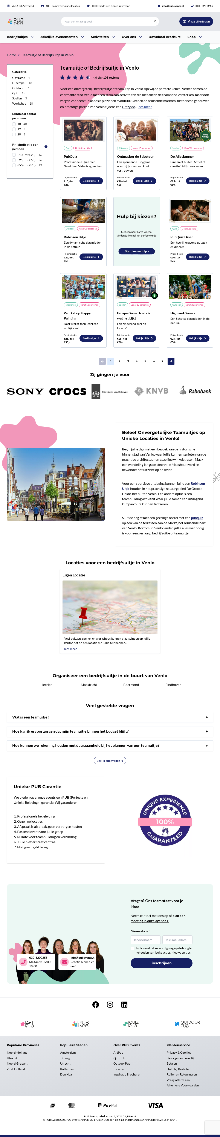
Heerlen (46, 684)
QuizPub (119, 1058)
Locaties (118, 1069)
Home (11, 55)
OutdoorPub (121, 1063)
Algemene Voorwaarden (183, 1085)
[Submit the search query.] (155, 21)
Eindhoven (173, 684)
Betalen (172, 1063)
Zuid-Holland (16, 1069)
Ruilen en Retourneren (182, 1074)
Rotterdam (67, 1069)
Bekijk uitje (89, 180)
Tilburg (65, 1058)
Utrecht (12, 1058)
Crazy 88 (128, 107)
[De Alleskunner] (190, 130)
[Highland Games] (190, 287)
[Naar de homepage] (29, 21)
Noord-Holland (17, 1052)
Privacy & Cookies (179, 1052)
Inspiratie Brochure (126, 1074)
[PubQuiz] (83, 130)
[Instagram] (110, 1006)
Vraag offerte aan (178, 1080)
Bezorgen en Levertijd (181, 1058)
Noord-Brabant (17, 1063)
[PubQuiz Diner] (190, 211)
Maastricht (89, 684)
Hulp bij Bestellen (178, 1069)
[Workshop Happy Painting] (83, 287)
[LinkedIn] (124, 1006)
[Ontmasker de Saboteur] (136, 130)
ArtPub (118, 1052)
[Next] (171, 361)
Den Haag (66, 1074)
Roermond (131, 684)
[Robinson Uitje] (83, 211)
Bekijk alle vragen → (110, 760)
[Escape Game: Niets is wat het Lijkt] (136, 287)
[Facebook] (96, 1006)
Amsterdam (68, 1052)
